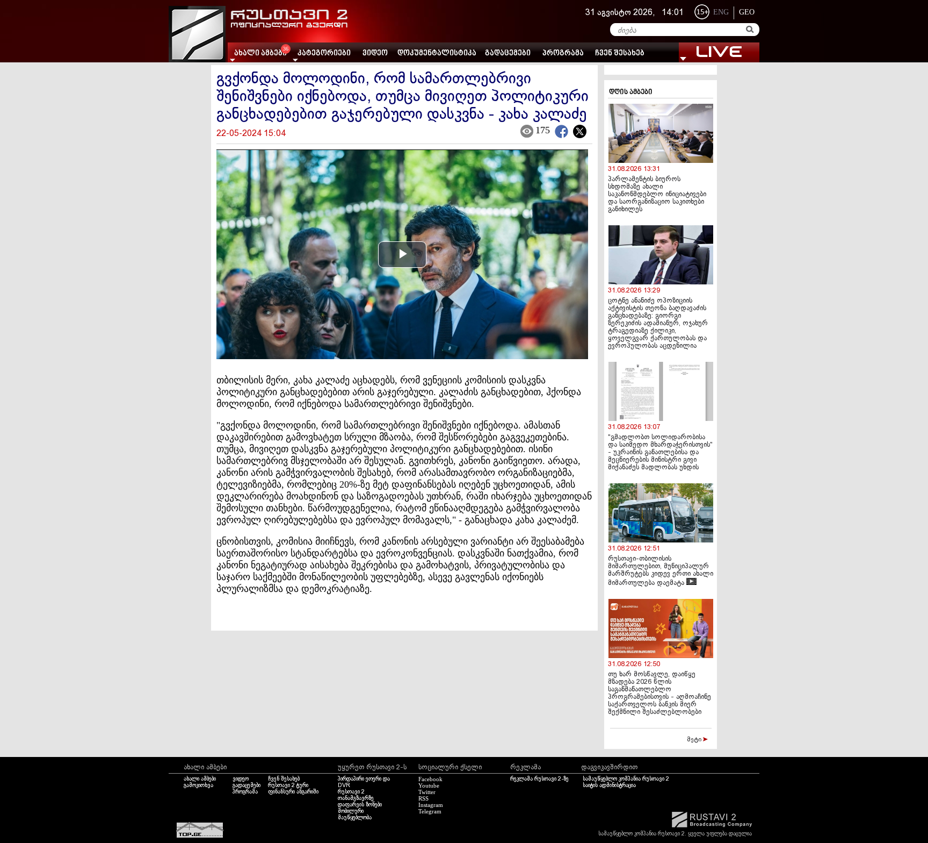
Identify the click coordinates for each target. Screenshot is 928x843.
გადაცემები (508, 53)
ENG (721, 12)
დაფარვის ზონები (360, 805)
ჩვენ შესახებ (619, 53)
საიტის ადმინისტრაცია (609, 785)
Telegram (429, 811)
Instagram (430, 805)
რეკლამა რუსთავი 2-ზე (539, 779)
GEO (747, 12)
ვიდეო (375, 53)
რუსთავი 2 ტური (288, 785)
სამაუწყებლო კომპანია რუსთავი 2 (626, 779)
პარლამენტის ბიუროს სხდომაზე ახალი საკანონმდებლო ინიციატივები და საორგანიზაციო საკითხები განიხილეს (657, 194)
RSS (423, 798)
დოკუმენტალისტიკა (436, 53)
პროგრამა (563, 53)
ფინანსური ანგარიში (293, 792)
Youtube (428, 785)
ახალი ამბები (200, 779)
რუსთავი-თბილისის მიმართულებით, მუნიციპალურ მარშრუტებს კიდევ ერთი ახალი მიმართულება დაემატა (660, 571)
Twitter (427, 792)
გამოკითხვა (198, 785)
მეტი (695, 740)
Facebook (430, 779)
